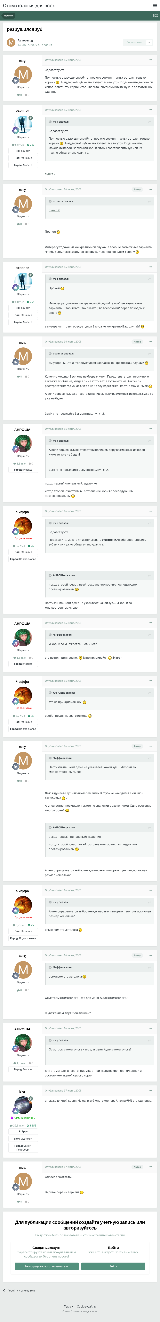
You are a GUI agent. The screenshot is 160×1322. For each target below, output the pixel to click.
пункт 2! (50, 174)
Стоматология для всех (29, 5)
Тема (68, 1306)
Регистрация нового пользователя (46, 1266)
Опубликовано (63, 59)
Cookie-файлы (86, 1306)
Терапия (46, 45)
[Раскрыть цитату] (50, 121)
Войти (113, 1266)
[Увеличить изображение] (58, 82)
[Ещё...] (150, 60)
